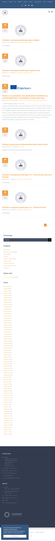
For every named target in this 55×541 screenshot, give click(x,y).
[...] (34, 119)
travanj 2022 (7, 386)
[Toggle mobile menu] (52, 11)
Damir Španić (9, 146)
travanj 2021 (7, 411)
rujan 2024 (6, 332)
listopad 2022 (7, 375)
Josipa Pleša (8, 100)
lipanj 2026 (6, 291)
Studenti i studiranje (8, 259)
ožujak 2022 (7, 388)
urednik (7, 42)
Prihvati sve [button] (15, 536)
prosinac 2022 (7, 370)
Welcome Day (14, 277)
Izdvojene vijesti (23, 100)
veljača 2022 (7, 391)
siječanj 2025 (7, 325)
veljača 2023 (7, 366)
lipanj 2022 (6, 382)
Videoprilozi (6, 261)
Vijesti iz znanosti (8, 263)
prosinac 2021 (7, 395)
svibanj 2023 (7, 359)
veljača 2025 (7, 322)
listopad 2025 (7, 307)
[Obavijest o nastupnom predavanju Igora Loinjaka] (20, 30)
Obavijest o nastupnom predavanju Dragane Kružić (18, 60)
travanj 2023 (7, 361)
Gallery (22, 30)
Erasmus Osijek (7, 277)
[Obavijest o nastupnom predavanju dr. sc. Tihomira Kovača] (20, 197)
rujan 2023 (6, 350)
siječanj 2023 (7, 368)
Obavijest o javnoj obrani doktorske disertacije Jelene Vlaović (18, 134)
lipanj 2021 (6, 406)
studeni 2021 (7, 397)
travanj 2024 (7, 336)
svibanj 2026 (7, 293)
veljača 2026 (7, 300)
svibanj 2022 (7, 384)
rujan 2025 (6, 309)
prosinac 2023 (7, 343)
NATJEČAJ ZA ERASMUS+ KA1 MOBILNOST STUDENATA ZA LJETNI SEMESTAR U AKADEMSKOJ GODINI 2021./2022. (18, 87)
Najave (5, 249)
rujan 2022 (6, 377)
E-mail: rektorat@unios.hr (11, 473)
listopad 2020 (7, 425)
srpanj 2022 (7, 379)
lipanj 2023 (6, 357)
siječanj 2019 (7, 434)
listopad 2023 (7, 347)
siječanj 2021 (7, 418)
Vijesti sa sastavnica (8, 265)
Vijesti (29, 42)
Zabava (5, 268)
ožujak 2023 (7, 363)
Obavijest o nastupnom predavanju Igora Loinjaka (18, 30)
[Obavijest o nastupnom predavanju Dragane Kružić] (20, 61)
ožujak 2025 (7, 320)
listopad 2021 (7, 400)
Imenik (6, 500)
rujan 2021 (6, 402)
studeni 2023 (7, 345)
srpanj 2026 (7, 288)
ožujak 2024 (7, 338)
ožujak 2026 (7, 298)
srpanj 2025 (7, 313)
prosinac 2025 (7, 304)
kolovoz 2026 (7, 286)
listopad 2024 (7, 329)
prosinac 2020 (7, 420)
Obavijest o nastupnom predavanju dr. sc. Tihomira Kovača (18, 197)
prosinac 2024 (7, 327)
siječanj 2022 (7, 393)
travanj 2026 (7, 295)
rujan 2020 (6, 427)
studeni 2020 (7, 422)
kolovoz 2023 (7, 352)
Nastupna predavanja (22, 42)
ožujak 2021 (7, 413)
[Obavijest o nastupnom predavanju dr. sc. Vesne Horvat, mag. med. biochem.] (20, 165)
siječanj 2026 (7, 302)
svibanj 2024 (7, 334)
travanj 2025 (7, 318)
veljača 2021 (7, 416)
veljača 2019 (7, 431)
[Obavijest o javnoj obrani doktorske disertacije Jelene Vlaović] (20, 134)
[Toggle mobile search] (49, 11)
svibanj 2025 (7, 316)
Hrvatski (50, 1)
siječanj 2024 (7, 341)
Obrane (22, 146)
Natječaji (30, 100)
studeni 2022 (7, 372)
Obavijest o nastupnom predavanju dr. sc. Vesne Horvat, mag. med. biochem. (18, 165)
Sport (5, 256)
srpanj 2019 (7, 429)
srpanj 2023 (7, 354)
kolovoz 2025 (7, 311)
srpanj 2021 (7, 404)
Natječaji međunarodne (38, 100)
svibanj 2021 (7, 409)
